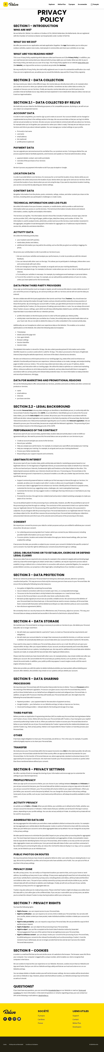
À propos (72, 4)
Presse (40, 1023)
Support (76, 1015)
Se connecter (82, 4)
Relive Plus (62, 4)
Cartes (4, 1044)
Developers (77, 1027)
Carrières (41, 1019)
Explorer (52, 4)
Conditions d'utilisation (32, 1044)
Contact (76, 1019)
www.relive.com (83, 63)
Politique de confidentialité (16, 1044)
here (36, 374)
